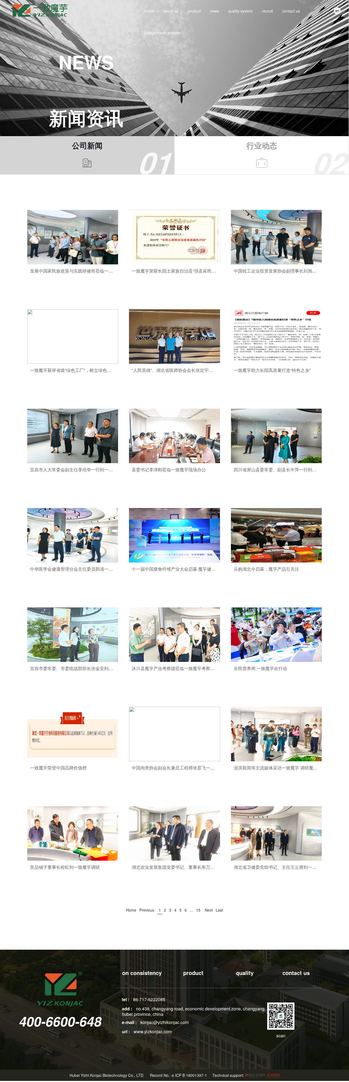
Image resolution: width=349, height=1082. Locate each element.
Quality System (240, 11)
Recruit (267, 11)
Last (219, 910)
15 (198, 910)
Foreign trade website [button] (162, 32)
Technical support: (228, 1075)
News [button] (214, 11)
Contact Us (291, 11)
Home (149, 11)
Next (209, 910)
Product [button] (194, 11)
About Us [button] (170, 11)
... (191, 910)
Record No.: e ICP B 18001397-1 (178, 1075)
